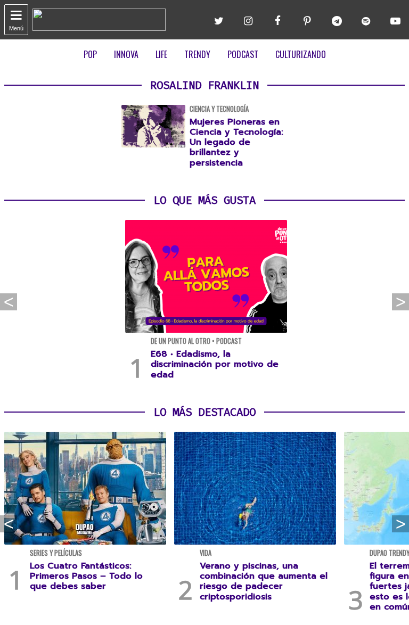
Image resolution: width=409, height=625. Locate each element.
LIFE (161, 54)
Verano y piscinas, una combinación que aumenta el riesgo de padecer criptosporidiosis (264, 581)
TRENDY (197, 54)
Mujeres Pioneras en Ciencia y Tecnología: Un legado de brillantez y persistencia (236, 142)
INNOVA (126, 54)
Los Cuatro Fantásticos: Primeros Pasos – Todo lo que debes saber (86, 576)
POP (90, 54)
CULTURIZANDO (300, 54)
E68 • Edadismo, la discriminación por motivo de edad (215, 364)
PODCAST (242, 54)
